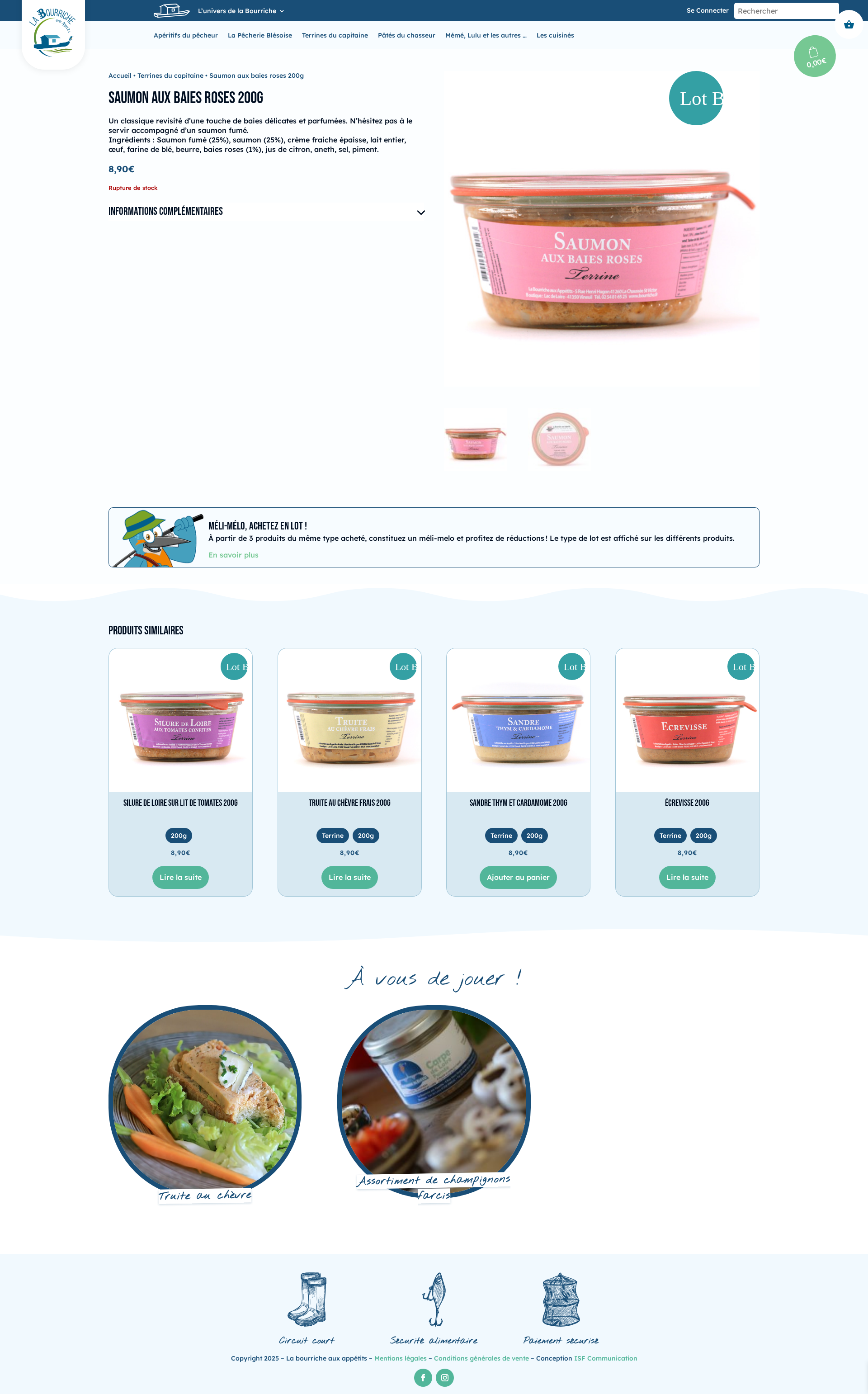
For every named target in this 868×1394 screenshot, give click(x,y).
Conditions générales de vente (481, 1358)
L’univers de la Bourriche (237, 11)
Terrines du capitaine (335, 35)
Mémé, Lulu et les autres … (486, 35)
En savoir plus (233, 554)
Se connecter (708, 10)
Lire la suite (181, 877)
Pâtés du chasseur (406, 35)
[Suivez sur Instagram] (445, 1378)
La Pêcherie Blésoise (260, 35)
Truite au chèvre (205, 1196)
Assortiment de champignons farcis (434, 1187)
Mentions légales (400, 1358)
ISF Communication (605, 1358)
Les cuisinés (555, 35)
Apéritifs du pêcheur (186, 35)
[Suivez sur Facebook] (423, 1378)
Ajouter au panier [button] (518, 877)
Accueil (120, 75)
